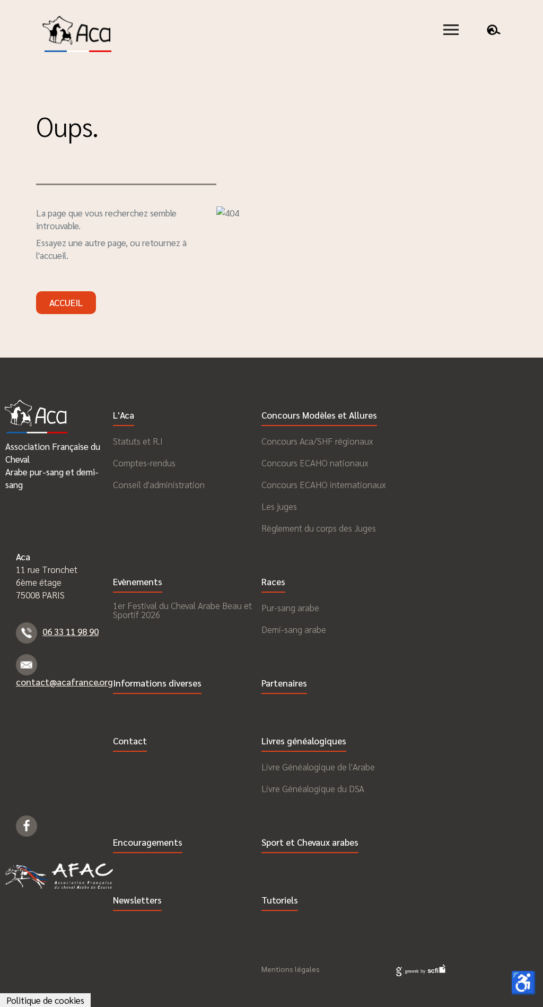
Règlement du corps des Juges (318, 528)
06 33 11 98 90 (70, 631)
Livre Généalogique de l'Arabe (318, 766)
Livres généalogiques (303, 741)
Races (273, 582)
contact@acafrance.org (64, 682)
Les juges (279, 506)
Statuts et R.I (138, 441)
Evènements (137, 582)
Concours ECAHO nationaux (314, 462)
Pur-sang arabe (290, 607)
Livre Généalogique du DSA (312, 788)
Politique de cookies (45, 1000)
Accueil (66, 302)
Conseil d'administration (159, 484)
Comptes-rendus (144, 462)
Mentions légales (290, 969)
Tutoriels (279, 901)
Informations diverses (157, 684)
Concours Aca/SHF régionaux (317, 441)
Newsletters (137, 901)
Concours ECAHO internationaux (323, 484)
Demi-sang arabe (293, 629)
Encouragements (147, 843)
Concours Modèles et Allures (319, 416)
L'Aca (123, 416)
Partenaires (284, 684)
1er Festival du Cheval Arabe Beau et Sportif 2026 (182, 610)
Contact (130, 741)
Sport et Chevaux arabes (309, 843)
